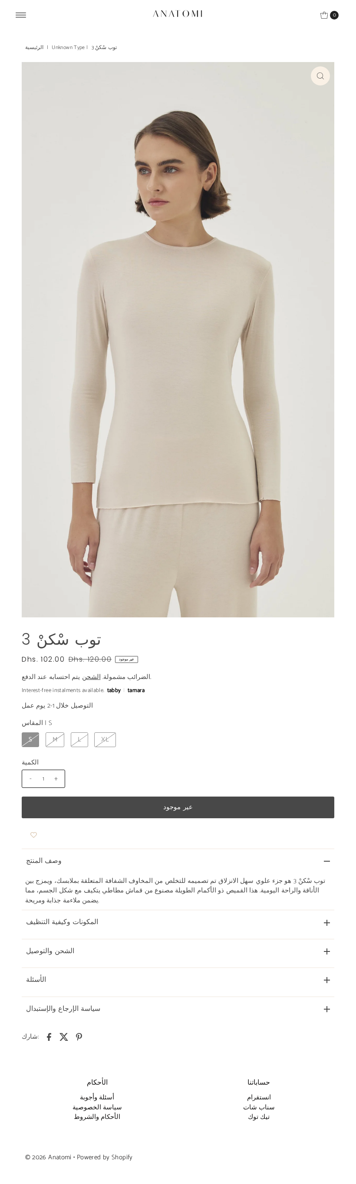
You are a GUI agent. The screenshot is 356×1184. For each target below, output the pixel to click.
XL (105, 739)
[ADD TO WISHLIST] (34, 835)
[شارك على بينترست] (79, 1036)
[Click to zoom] (320, 75)
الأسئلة (36, 980)
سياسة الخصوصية (97, 1107)
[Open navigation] (21, 15)
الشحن (91, 677)
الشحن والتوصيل (50, 951)
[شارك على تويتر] (64, 1036)
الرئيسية (34, 47)
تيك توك (259, 1117)
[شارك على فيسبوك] (49, 1036)
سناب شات (259, 1107)
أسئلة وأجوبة (97, 1097)
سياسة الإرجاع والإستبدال (63, 1009)
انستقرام (259, 1097)
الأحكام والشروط (97, 1117)
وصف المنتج (44, 861)
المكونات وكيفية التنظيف (62, 922)
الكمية (30, 762)
